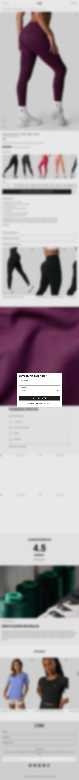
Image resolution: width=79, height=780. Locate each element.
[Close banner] (76, 367)
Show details (68, 405)
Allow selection (39, 411)
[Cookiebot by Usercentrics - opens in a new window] (62, 367)
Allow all (64, 411)
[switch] (30, 397)
